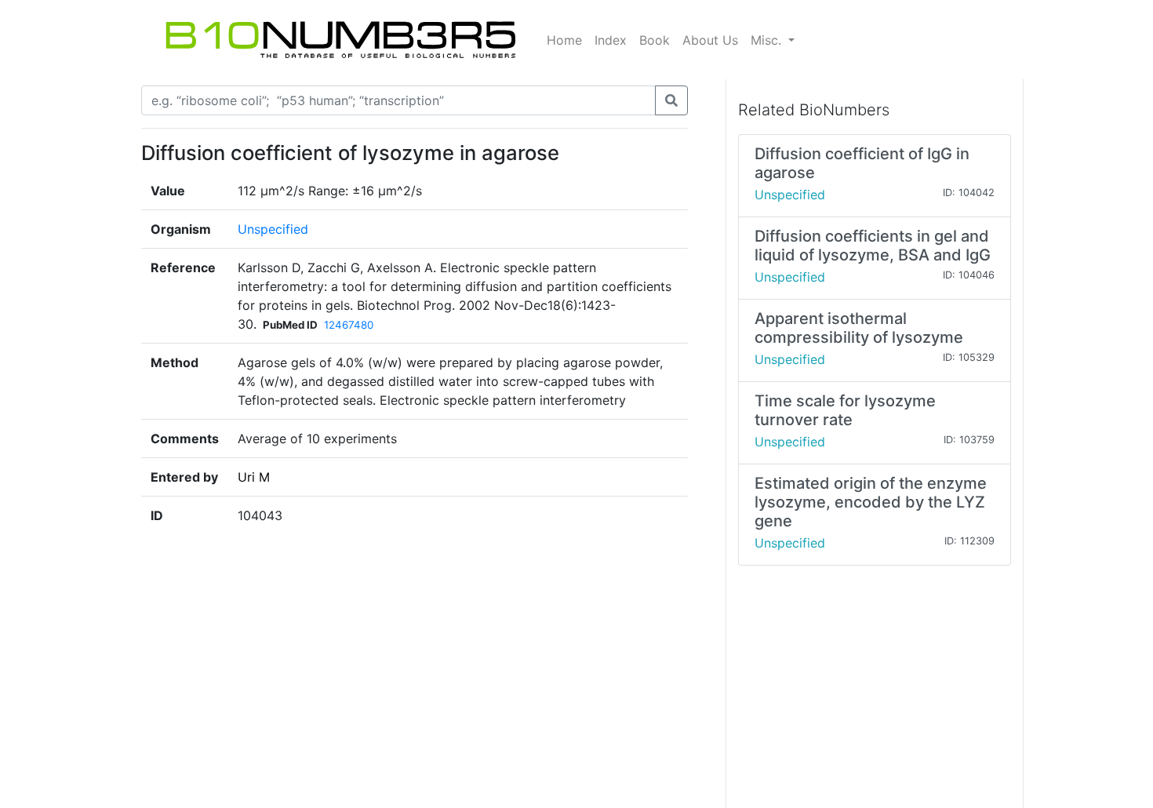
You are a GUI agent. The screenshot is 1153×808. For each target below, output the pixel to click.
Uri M (254, 477)
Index (611, 40)
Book (654, 40)
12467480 (348, 324)
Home (564, 40)
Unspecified (273, 229)
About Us (710, 40)
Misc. (768, 40)
